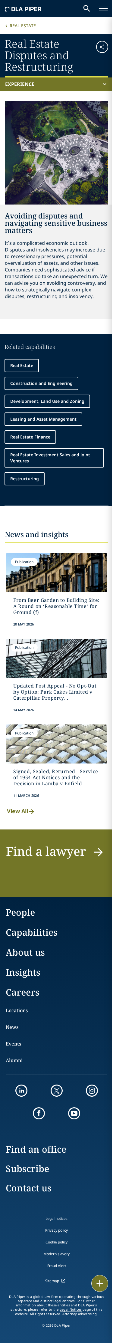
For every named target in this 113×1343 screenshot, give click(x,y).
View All (17, 811)
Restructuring (24, 478)
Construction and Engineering (41, 383)
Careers (22, 992)
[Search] (86, 8)
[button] (99, 55)
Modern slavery (56, 1253)
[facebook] (39, 1113)
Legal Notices (71, 1309)
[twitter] (57, 1091)
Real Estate (23, 25)
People (20, 912)
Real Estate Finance (30, 437)
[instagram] (92, 1091)
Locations (17, 1010)
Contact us (29, 1188)
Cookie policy (56, 1242)
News (12, 1027)
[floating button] (99, 1283)
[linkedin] (21, 1091)
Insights (23, 972)
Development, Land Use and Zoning (47, 401)
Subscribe (27, 1168)
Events (13, 1043)
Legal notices (56, 1218)
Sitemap (52, 1280)
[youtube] (74, 1113)
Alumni (14, 1060)
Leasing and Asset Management (43, 419)
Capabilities (32, 932)
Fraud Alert (56, 1265)
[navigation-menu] (103, 8)
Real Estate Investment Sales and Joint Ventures (50, 458)
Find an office (36, 1149)
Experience (19, 84)
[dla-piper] (23, 8)
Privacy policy (56, 1230)
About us (25, 952)
